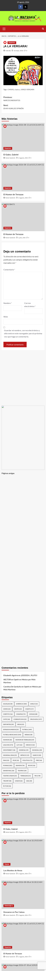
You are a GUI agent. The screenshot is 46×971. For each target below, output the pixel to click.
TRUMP (7, 781)
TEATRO (22, 770)
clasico (17, 89)
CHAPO (29, 709)
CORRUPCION (19, 719)
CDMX (7, 709)
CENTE (18, 709)
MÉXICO (24, 755)
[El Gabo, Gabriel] (23, 137)
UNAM (19, 781)
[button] (4, 28)
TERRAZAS (25, 776)
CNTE (6, 719)
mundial (37, 750)
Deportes (12, 42)
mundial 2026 (10, 755)
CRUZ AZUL (36, 719)
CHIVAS (10, 89)
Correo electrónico (29, 304)
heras (28, 735)
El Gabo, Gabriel (10, 155)
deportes (8, 724)
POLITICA (27, 760)
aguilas (8, 704)
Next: (13, 107)
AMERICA (21, 704)
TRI (37, 776)
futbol (27, 729)
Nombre (7, 303)
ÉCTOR (7, 786)
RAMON (20, 765)
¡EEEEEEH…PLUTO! (29, 675)
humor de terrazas (24, 740)
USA (29, 781)
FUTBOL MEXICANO (12, 735)
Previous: (11, 99)
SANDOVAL (8, 770)
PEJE (16, 760)
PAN (6, 760)
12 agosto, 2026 (23, 158)
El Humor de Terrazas (13, 195)
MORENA (23, 750)
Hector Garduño (10, 158)
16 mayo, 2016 (18, 50)
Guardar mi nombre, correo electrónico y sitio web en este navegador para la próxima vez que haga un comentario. (23, 333)
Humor (7, 864)
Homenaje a (9, 906)
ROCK (31, 765)
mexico (30, 745)
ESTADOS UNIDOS (11, 729)
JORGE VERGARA (27, 89)
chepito (8, 714)
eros (20, 724)
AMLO (34, 704)
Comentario (9, 269)
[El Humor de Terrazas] (23, 177)
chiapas (21, 714)
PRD (39, 760)
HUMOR (7, 740)
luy (19, 745)
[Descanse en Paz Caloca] (23, 894)
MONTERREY (9, 750)
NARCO (37, 755)
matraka (8, 50)
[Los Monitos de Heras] (23, 853)
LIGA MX (8, 745)
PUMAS (7, 765)
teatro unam (10, 776)
